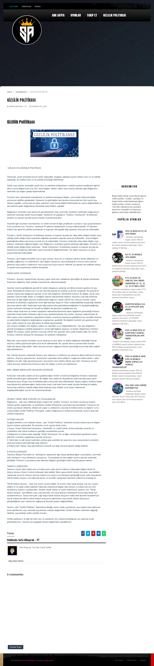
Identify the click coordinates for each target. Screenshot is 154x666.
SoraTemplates (28, 660)
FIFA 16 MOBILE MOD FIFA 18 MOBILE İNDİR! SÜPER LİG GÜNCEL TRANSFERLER (129, 361)
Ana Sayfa (14, 6)
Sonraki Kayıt (16, 647)
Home (9, 92)
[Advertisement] (129, 136)
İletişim (38, 6)
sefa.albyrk (49, 660)
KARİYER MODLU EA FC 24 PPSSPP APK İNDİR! (135, 307)
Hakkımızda (26, 6)
